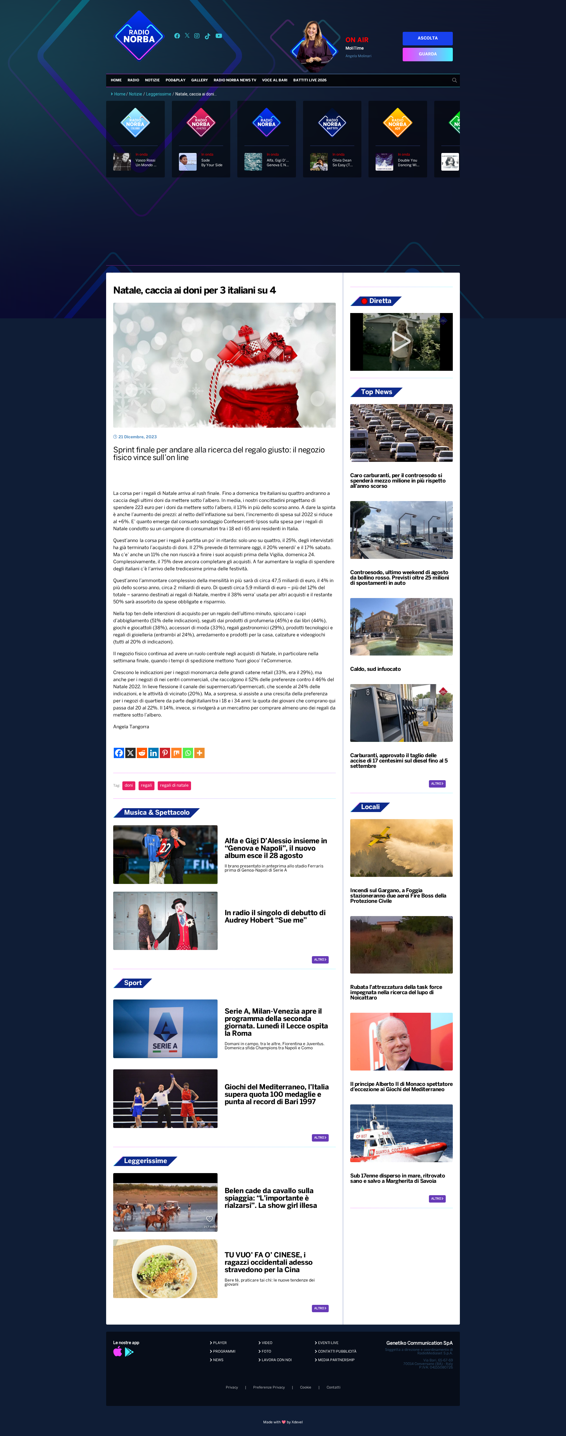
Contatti (333, 1387)
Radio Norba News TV (235, 80)
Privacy (232, 1387)
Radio (133, 80)
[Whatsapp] (188, 753)
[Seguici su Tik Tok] (207, 37)
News (217, 1360)
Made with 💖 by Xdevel (283, 1422)
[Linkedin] (153, 753)
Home (116, 80)
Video (266, 1343)
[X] (130, 753)
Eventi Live (327, 1343)
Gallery (199, 80)
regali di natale (174, 786)
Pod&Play (175, 80)
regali (146, 786)
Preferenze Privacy (269, 1387)
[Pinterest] (165, 753)
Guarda (428, 54)
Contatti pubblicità (336, 1351)
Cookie (305, 1387)
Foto (266, 1351)
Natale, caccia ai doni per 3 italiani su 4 (194, 290)
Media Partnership (336, 1360)
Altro (319, 960)
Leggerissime (158, 94)
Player (219, 1343)
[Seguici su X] (187, 37)
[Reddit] (142, 753)
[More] (199, 753)
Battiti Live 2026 (310, 80)
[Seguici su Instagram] (197, 37)
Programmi (223, 1351)
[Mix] (176, 753)
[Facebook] (119, 753)
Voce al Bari (274, 80)
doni (129, 786)
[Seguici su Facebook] (177, 37)
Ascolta (428, 38)
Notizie (152, 80)
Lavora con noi (276, 1360)
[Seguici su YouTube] (218, 37)
